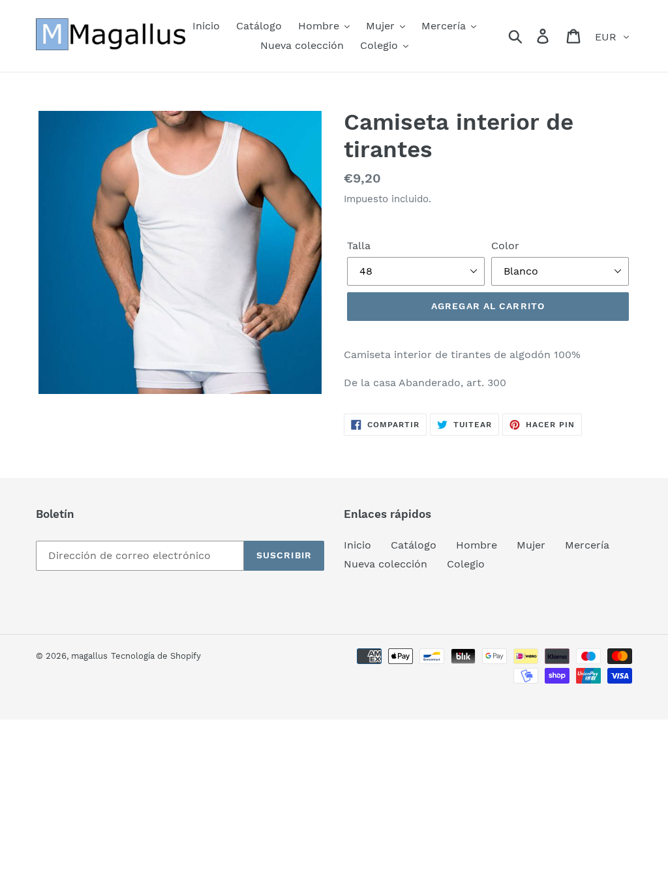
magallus (89, 656)
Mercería (587, 545)
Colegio (466, 564)
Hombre (476, 545)
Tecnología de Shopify (156, 656)
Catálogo (413, 545)
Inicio (357, 545)
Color (505, 245)
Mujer (531, 545)
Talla (359, 245)
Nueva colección (385, 564)
